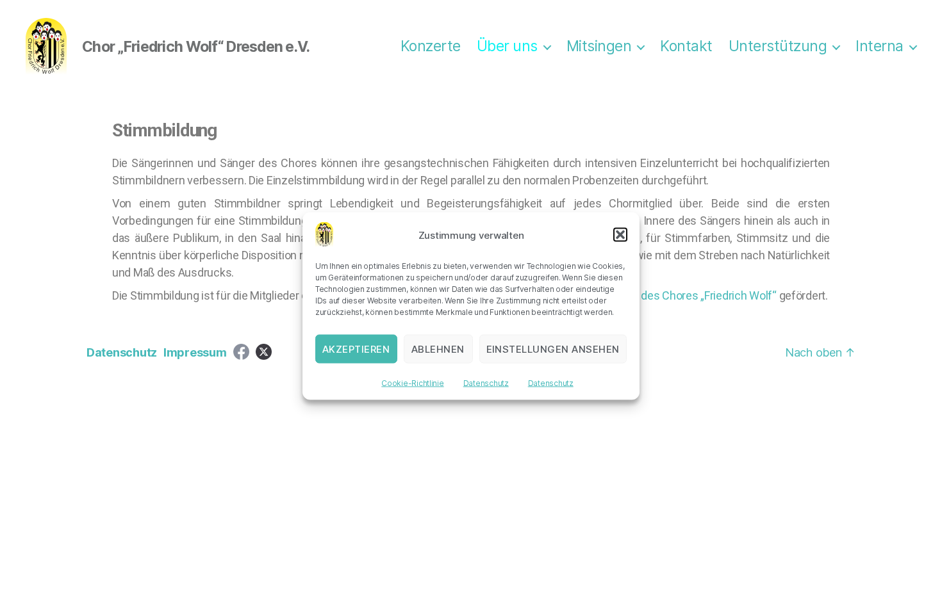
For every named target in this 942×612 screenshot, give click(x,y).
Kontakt (686, 46)
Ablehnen (438, 348)
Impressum (195, 352)
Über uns (507, 46)
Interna (879, 46)
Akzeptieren (356, 348)
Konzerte (431, 46)
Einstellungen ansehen (553, 348)
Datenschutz (486, 383)
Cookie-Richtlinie (412, 383)
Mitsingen (599, 46)
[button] (620, 235)
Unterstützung (778, 46)
